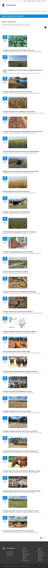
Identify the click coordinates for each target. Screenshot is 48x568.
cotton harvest (28, 172)
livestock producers (28, 372)
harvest (35, 452)
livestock (38, 412)
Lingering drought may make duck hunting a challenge (19, 331)
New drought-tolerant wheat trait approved (16, 191)
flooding (27, 273)
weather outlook (37, 73)
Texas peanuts (38, 293)
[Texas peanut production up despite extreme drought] (17, 282)
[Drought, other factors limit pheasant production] (17, 302)
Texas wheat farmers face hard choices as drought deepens (21, 151)
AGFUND (40, 548)
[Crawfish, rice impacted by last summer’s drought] (17, 243)
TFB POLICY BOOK (25, 548)
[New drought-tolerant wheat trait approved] (17, 182)
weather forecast (37, 93)
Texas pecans (30, 233)
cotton (25, 51)
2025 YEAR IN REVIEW (25, 555)
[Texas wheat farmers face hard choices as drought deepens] (17, 142)
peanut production (29, 293)
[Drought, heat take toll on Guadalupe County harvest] (17, 102)
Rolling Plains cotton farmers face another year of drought (20, 171)
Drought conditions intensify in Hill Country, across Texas (20, 431)
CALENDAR (40, 553)
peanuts (34, 293)
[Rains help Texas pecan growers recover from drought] (17, 223)
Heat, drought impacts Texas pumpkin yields (16, 351)
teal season (33, 392)
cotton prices (31, 133)
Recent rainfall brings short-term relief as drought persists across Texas (22, 71)
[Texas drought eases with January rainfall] (17, 263)
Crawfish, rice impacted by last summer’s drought (18, 252)
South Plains (40, 51)
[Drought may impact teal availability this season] (17, 382)
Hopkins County (31, 512)
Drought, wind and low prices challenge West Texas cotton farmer (23, 131)
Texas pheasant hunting (33, 313)
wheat (32, 152)
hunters (30, 333)
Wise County (38, 512)
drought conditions (32, 412)
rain (31, 73)
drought (29, 73)
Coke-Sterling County (29, 532)
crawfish (25, 253)
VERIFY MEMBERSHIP (25, 560)
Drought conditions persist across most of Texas (17, 92)
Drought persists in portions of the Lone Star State (18, 531)
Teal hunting (28, 392)
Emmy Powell (6, 51)
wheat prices (35, 152)
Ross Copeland (35, 532)
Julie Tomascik (6, 93)
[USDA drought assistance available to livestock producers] (17, 362)
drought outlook (26, 93)
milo (43, 113)
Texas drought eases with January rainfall (15, 272)
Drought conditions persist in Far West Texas (16, 212)
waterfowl (33, 333)
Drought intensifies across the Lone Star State (17, 411)
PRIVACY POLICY (42, 555)
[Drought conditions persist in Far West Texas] (17, 202)
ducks (27, 333)
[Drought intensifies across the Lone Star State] (17, 402)
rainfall (33, 73)
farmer (32, 51)
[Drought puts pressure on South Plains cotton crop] (17, 41)
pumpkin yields (28, 352)
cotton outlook (26, 133)
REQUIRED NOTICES (40, 560)
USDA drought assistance (36, 372)
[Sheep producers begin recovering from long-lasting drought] (17, 482)
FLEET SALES (25, 557)
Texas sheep (33, 492)
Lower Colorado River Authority (35, 253)
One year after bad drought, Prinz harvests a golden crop (20, 451)
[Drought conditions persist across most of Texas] (17, 83)
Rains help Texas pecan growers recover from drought (19, 232)
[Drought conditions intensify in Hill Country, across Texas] (17, 422)
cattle (24, 412)
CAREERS (40, 551)
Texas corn (38, 452)
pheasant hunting (26, 313)
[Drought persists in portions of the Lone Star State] (17, 522)
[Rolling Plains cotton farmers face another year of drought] (17, 162)
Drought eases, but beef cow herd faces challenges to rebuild (21, 471)
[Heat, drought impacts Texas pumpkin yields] (17, 342)
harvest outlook (39, 113)
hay (35, 412)
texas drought (31, 93)
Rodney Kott (28, 492)
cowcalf (25, 512)
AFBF (39, 549)
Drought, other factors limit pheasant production (18, 311)
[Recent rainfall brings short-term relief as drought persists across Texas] (17, 61)
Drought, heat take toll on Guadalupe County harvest (19, 111)
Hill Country (36, 432)
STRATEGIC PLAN (26, 553)
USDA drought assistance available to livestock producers (20, 371)
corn (24, 113)
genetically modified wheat (30, 192)
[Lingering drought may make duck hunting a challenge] (17, 322)
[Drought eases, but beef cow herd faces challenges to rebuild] (17, 462)
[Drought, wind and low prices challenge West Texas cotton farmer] (17, 122)
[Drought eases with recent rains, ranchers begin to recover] (17, 502)
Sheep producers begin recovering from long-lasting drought (21, 491)
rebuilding (37, 472)
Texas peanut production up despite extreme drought (19, 292)
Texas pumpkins (37, 352)
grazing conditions (27, 213)
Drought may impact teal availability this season (17, 391)
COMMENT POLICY (40, 557)
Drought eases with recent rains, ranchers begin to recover (21, 511)
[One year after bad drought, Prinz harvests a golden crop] (17, 442)
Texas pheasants (40, 313)
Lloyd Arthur (35, 51)
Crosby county (28, 51)
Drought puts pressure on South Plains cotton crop (18, 50)
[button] (45, 11)
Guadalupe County (34, 113)
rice (40, 253)
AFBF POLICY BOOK (25, 551)
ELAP (24, 372)
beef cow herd (29, 472)
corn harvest (31, 452)
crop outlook (26, 73)
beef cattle (25, 472)
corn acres (27, 452)
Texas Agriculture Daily (17, 51)
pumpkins (33, 352)
